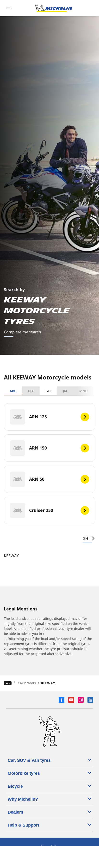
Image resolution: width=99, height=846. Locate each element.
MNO (83, 391)
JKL (65, 391)
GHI (48, 391)
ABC (13, 391)
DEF (31, 391)
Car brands (27, 683)
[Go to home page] (54, 8)
